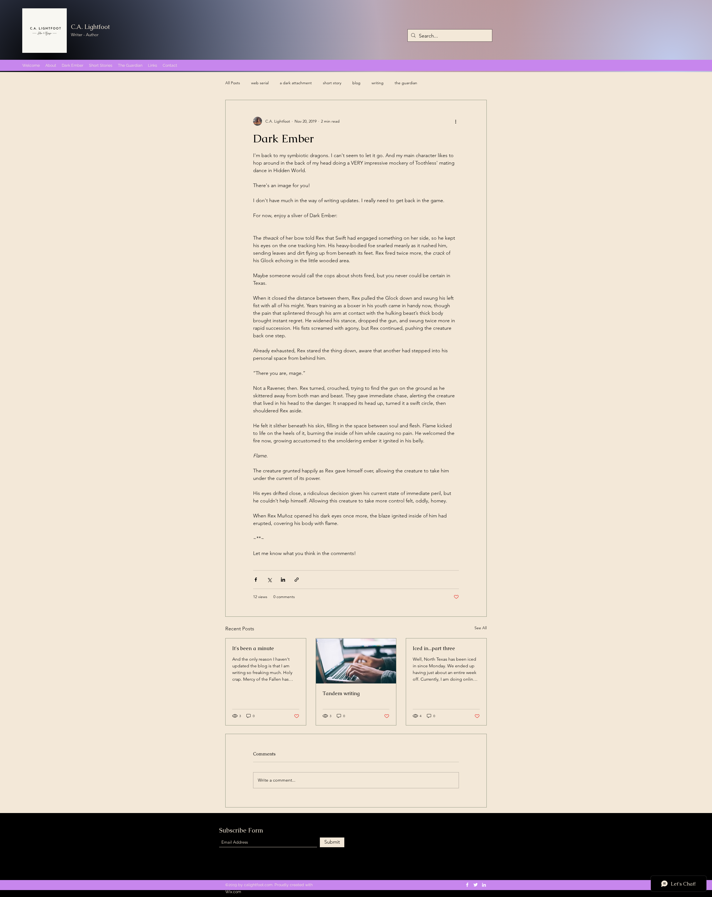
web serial (260, 82)
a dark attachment (296, 82)
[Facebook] (467, 885)
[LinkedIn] (484, 885)
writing (378, 82)
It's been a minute (253, 648)
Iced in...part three (434, 648)
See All (480, 627)
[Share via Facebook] (255, 579)
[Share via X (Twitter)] (269, 579)
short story (332, 82)
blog (356, 82)
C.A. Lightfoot (90, 27)
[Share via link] (296, 579)
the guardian (406, 82)
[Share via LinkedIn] (283, 579)
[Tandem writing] (356, 660)
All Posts (232, 82)
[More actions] (455, 121)
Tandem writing (341, 693)
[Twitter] (475, 885)
